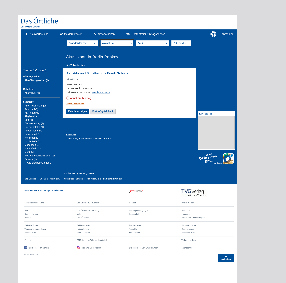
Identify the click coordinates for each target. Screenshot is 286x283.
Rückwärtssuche (38, 34)
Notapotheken (106, 34)
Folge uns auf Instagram (90, 248)
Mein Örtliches (83, 218)
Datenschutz (134, 214)
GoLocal (28, 240)
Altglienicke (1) (32, 116)
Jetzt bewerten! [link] (75, 103)
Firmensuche (134, 232)
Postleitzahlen (135, 225)
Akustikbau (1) (32, 93)
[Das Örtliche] (39, 22)
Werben (27, 210)
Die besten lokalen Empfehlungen (143, 248)
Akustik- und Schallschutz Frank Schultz (97, 73)
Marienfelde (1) (33, 148)
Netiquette (185, 210)
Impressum (186, 214)
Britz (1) (29, 120)
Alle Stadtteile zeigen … (39, 163)
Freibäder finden (31, 225)
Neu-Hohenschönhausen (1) (40, 155)
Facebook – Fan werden (38, 248)
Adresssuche (30, 232)
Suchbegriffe (186, 248)
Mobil (79, 214)
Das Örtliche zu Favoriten (88, 203)
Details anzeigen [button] (77, 111)
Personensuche (188, 232)
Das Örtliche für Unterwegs (88, 210)
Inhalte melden (187, 203)
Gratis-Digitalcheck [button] (103, 111)
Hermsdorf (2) (32, 138)
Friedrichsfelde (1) (34, 127)
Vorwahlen (133, 229)
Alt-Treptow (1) (32, 113)
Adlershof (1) (31, 109)
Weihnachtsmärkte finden (35, 229)
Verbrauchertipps (188, 240)
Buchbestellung (31, 214)
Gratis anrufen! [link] (101, 92)
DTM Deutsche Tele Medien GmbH (92, 240)
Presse (27, 218)
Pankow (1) (31, 159)
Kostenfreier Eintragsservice (148, 34)
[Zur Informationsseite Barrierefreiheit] (213, 34)
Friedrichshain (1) (34, 130)
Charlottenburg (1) (34, 123)
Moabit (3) (30, 152)
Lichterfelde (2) (32, 141)
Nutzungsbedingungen (138, 210)
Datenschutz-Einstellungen (193, 218)
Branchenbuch (187, 229)
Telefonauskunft (83, 232)
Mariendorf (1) (32, 145)
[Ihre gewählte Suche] (82, 43)
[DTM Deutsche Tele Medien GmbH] (155, 193)
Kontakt (132, 203)
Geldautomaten (73, 34)
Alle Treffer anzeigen (35, 105)
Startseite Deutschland (34, 203)
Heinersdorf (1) (32, 134)
